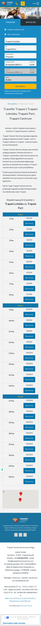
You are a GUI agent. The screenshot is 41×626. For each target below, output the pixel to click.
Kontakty (31, 598)
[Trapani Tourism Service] (7, 3)
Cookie (24, 598)
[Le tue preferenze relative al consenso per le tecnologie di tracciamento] (2, 469)
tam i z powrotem (13, 34)
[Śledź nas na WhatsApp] (25, 535)
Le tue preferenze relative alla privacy (22, 617)
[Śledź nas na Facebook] (16, 535)
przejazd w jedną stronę (15, 29)
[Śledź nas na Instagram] (20, 535)
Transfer (10, 22)
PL (23, 3)
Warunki (27, 601)
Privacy (17, 598)
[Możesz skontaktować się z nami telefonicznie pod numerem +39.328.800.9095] (16, 3)
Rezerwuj (20, 86)
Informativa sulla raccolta (14, 623)
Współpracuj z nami (16, 601)
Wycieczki (31, 22)
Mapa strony (9, 598)
